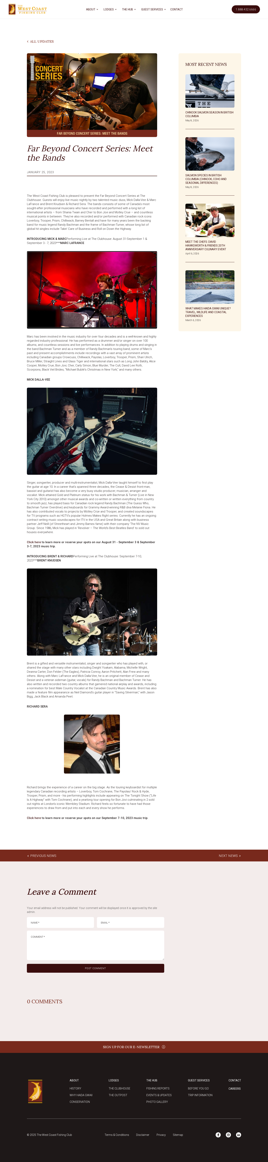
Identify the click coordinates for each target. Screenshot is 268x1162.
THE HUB (127, 9)
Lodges (114, 1080)
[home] (27, 9)
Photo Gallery (157, 1101)
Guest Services (199, 1080)
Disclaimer (142, 1134)
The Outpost (118, 1095)
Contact (235, 1080)
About (74, 1080)
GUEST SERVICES (152, 9)
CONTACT (176, 9)
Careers (235, 1088)
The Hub (151, 1080)
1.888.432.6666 (246, 9)
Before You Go (198, 1088)
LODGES (109, 9)
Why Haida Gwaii (81, 1095)
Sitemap (178, 1134)
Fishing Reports (158, 1088)
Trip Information (200, 1095)
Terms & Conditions (117, 1134)
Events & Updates (159, 1095)
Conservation (80, 1101)
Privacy (161, 1134)
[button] (91, 9)
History (75, 1088)
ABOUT (90, 9)
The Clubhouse (119, 1088)
